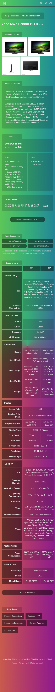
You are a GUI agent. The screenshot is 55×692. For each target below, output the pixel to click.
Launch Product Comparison (27, 219)
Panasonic (14, 16)
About (49, 659)
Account (39, 663)
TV (6, 16)
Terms (14, 663)
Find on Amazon (14, 241)
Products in (34, 616)
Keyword (36, 623)
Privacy (21, 663)
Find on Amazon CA (41, 246)
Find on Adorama (41, 241)
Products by (13, 623)
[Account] (50, 3)
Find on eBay (14, 246)
